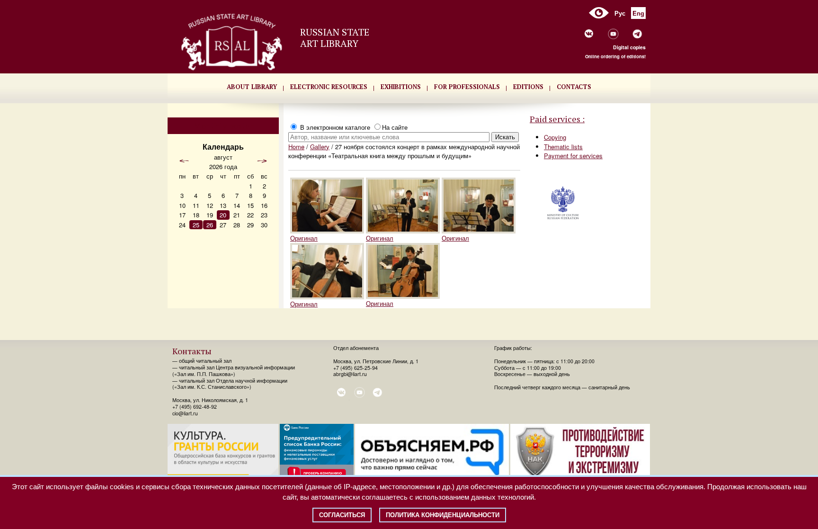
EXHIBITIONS (401, 86)
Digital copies (629, 47)
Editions (528, 86)
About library (252, 86)
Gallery (319, 146)
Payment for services (573, 155)
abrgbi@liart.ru (350, 373)
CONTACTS (574, 86)
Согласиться (342, 515)
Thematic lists (563, 146)
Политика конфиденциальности (442, 515)
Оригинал (304, 237)
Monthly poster (223, 125)
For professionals (467, 86)
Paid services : (557, 119)
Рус (619, 13)
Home (296, 146)
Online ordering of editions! (615, 56)
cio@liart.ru (185, 413)
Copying (555, 137)
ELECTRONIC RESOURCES (328, 86)
